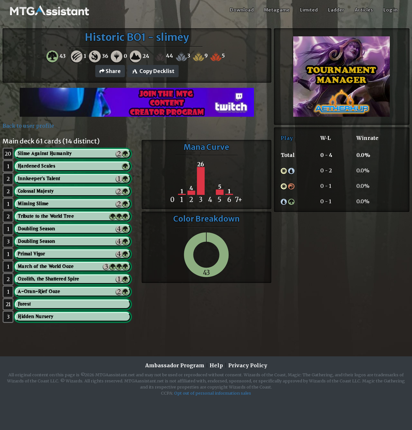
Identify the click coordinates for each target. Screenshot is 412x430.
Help (216, 365)
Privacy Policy (247, 365)
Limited (309, 10)
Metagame (277, 10)
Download (242, 10)
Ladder (336, 10)
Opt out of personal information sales (212, 393)
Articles (364, 10)
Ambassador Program (174, 365)
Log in (390, 10)
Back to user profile (28, 126)
